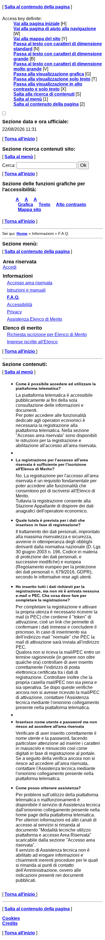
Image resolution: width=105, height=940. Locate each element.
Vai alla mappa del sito (36, 38)
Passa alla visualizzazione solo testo (51, 79)
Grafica (25, 204)
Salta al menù (27, 99)
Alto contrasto (71, 204)
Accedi (10, 267)
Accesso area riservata (29, 282)
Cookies (11, 918)
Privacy (14, 312)
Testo (44, 204)
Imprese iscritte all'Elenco (32, 341)
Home (22, 233)
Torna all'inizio (19, 138)
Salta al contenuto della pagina (37, 6)
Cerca (8, 165)
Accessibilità (19, 304)
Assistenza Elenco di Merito (34, 319)
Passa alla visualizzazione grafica (48, 74)
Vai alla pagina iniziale (36, 23)
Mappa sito (29, 209)
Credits (10, 923)
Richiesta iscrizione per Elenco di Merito (47, 334)
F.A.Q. (13, 297)
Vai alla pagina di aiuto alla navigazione (54, 28)
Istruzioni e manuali (26, 290)
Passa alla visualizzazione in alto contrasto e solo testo (47, 86)
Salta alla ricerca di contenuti (43, 94)
